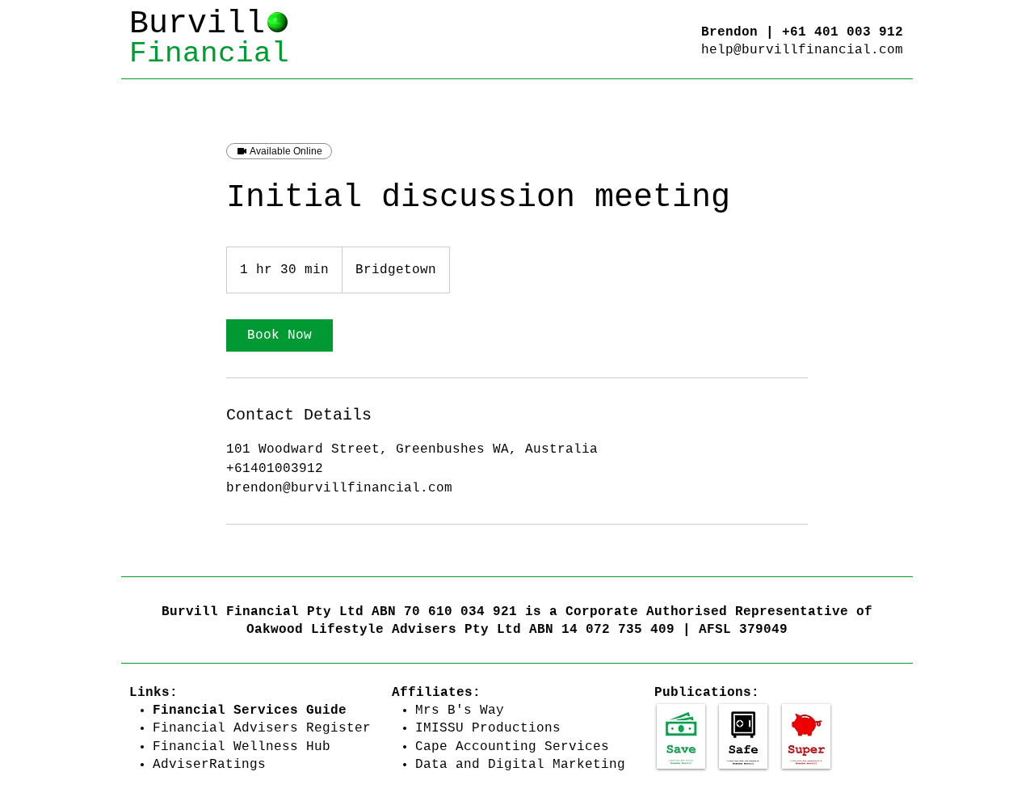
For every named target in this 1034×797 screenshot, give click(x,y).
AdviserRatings (209, 764)
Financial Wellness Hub (241, 747)
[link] (279, 335)
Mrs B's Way (459, 710)
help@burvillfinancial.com (802, 50)
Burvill (197, 24)
